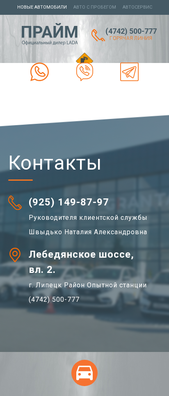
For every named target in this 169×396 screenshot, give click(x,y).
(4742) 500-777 (131, 34)
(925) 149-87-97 (69, 202)
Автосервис (137, 7)
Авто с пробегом (94, 7)
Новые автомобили (42, 7)
